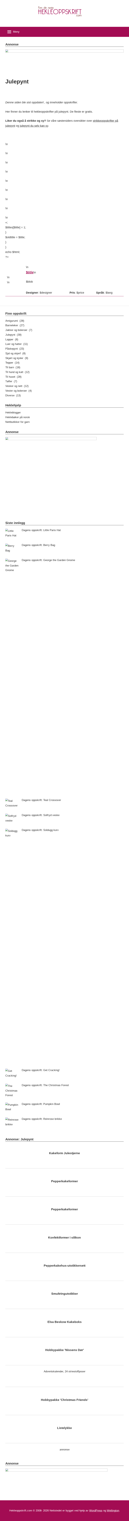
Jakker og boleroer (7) (18, 330)
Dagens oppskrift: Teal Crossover (41, 800)
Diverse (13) (13, 395)
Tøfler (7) (11, 381)
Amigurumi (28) (14, 320)
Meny (16, 31)
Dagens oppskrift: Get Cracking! (41, 1070)
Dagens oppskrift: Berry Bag (38, 545)
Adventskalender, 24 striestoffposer (64, 1371)
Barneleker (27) (14, 325)
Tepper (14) (12, 362)
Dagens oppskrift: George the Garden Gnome (48, 560)
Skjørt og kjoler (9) (16, 358)
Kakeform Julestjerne (64, 1153)
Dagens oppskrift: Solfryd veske (40, 815)
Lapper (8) (11, 339)
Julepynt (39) (13, 334)
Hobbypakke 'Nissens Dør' (64, 1350)
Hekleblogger (13, 412)
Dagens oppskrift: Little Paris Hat (41, 530)
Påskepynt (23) (14, 348)
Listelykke (64, 1428)
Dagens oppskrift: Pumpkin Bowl (41, 1104)
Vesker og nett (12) (17, 386)
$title (30, 272)
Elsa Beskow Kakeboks (65, 1322)
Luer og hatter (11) (16, 344)
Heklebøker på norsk (17, 417)
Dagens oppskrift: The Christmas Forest (45, 1085)
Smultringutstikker (64, 1293)
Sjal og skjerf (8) (15, 353)
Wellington (113, 1510)
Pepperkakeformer (64, 1181)
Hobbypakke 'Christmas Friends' (64, 1399)
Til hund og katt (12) (17, 372)
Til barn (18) (12, 367)
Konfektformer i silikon (64, 1237)
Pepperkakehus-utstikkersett (64, 1265)
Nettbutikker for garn (17, 421)
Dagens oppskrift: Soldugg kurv (40, 830)
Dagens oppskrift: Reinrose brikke (42, 1118)
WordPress (95, 1510)
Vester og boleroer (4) (18, 390)
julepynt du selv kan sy (34, 125)
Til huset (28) (13, 376)
